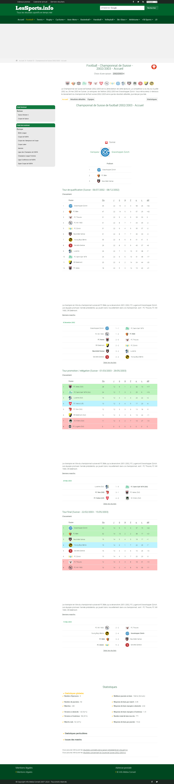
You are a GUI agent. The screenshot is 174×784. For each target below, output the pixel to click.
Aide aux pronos (23, 2)
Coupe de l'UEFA (23, 137)
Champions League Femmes (27, 156)
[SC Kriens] (134, 83)
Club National (21, 107)
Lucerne (76, 251)
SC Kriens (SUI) (79, 421)
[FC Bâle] (73, 83)
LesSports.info (25, 8)
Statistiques (152, 99)
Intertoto (20, 148)
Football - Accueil (23, 102)
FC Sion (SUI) (77, 409)
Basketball (85, 19)
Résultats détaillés (77, 99)
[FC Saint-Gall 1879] (84, 83)
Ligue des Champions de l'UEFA (28, 152)
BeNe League (22, 133)
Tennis (40, 19)
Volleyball (109, 19)
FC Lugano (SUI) (78, 426)
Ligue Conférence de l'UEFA (26, 159)
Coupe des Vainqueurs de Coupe (28, 140)
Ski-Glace (121, 19)
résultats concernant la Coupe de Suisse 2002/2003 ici (104, 752)
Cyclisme (60, 19)
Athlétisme (133, 19)
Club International (23, 125)
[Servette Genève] (140, 83)
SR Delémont (77, 262)
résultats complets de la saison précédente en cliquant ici (105, 750)
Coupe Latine (22, 144)
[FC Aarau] (67, 83)
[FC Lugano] (78, 83)
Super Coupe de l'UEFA (25, 163)
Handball (97, 19)
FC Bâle (104, 175)
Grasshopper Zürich (109, 170)
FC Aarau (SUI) (78, 387)
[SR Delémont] (146, 83)
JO (156, 19)
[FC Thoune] (95, 83)
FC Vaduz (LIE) (78, 403)
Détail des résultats (109, 362)
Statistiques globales (74, 693)
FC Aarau (76, 268)
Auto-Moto (72, 19)
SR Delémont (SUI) (79, 415)
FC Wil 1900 (78, 223)
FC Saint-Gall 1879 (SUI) (82, 392)
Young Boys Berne (80, 240)
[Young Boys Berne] (151, 83)
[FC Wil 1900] (106, 83)
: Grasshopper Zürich (119, 151)
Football (29, 19)
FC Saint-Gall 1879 (80, 257)
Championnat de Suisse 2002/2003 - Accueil (51, 61)
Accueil (21, 19)
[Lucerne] (123, 83)
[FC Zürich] (112, 83)
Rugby (49, 19)
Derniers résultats (57, 2)
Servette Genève (79, 245)
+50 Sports (146, 19)
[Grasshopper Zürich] (118, 83)
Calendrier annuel (40, 2)
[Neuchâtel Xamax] (129, 83)
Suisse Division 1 (23, 115)
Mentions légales (24, 772)
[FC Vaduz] (101, 83)
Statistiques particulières (76, 733)
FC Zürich (77, 228)
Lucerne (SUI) (78, 398)
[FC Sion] (90, 83)
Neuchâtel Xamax (107, 181)
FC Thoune (78, 217)
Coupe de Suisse (23, 118)
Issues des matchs (73, 739)
